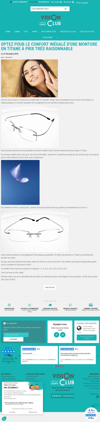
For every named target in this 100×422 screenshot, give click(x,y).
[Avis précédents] (19, 355)
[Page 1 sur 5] (53, 366)
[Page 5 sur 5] (63, 366)
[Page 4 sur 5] (61, 366)
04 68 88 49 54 (44, 2)
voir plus (74, 355)
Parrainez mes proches (91, 386)
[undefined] (16, 358)
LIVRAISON (19, 2)
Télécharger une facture (91, 383)
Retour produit (94, 381)
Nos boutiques (30, 379)
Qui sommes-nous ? (32, 376)
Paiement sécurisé (32, 381)
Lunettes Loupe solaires (8, 379)
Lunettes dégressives (8, 376)
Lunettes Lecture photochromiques (12, 381)
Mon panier (68, 2)
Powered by (95, 404)
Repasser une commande (91, 379)
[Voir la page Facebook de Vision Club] (97, 396)
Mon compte (55, 2)
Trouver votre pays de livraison (86, 337)
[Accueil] (50, 20)
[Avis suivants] (97, 355)
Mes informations (93, 376)
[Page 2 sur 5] (56, 366)
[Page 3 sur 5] (58, 366)
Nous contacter (94, 388)
